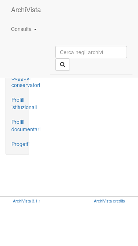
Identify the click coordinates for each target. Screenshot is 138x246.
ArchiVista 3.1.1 (27, 201)
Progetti (20, 144)
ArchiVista (26, 9)
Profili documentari (20, 125)
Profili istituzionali (20, 103)
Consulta (22, 28)
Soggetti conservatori (20, 81)
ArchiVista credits (109, 201)
